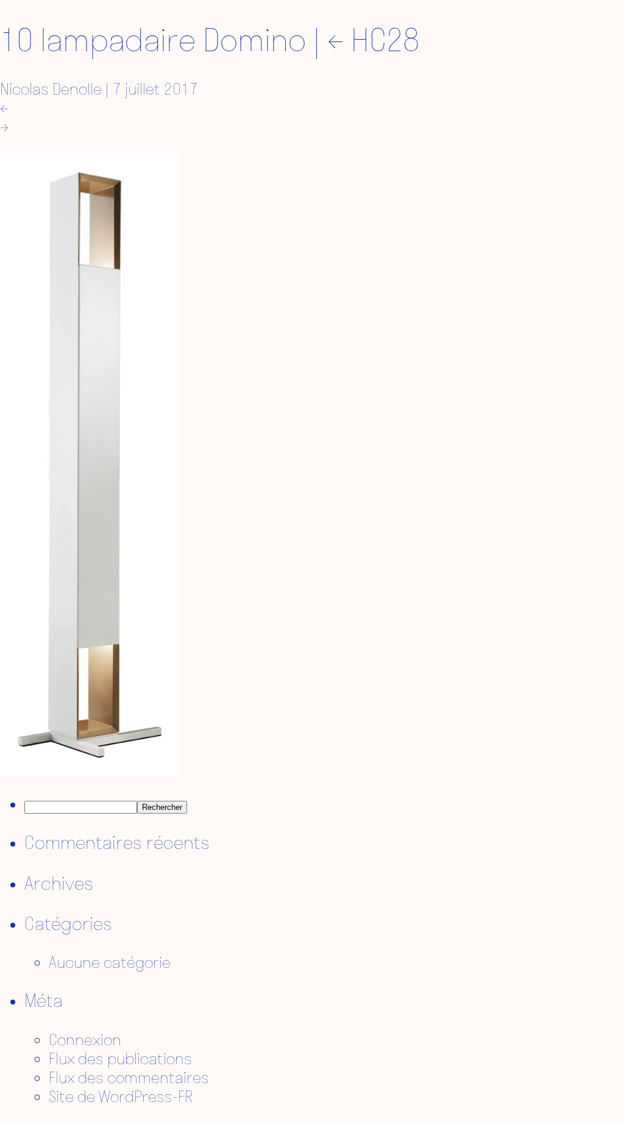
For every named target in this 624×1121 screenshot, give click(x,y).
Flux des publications (120, 1058)
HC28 (373, 40)
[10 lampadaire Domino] (89, 770)
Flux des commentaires (129, 1077)
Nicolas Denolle (51, 88)
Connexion (85, 1039)
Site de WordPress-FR (121, 1096)
